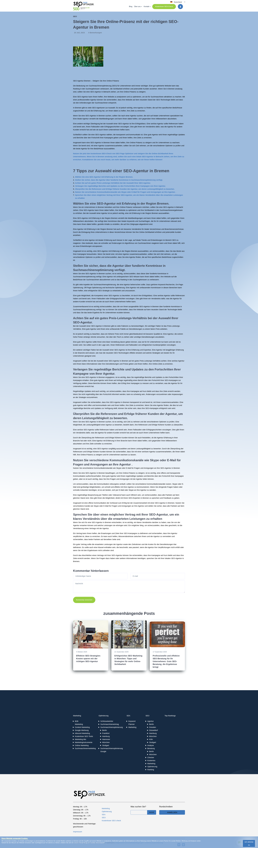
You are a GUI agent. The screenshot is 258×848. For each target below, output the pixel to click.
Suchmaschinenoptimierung (100, 86)
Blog (130, 6)
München (106, 742)
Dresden (152, 727)
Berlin (104, 730)
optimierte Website (163, 86)
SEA (128, 716)
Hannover (106, 739)
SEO (75, 16)
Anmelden (172, 812)
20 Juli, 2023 (79, 33)
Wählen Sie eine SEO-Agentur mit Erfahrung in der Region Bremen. (104, 177)
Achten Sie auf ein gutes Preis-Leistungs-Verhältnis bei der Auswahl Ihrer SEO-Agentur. (113, 183)
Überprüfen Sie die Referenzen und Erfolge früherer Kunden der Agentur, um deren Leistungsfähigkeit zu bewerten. (125, 189)
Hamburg (106, 736)
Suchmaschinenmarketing (85, 748)
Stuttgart (105, 745)
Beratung (151, 748)
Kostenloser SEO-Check (164, 6)
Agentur (150, 721)
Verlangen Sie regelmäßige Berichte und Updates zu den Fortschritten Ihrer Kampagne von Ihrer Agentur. (120, 186)
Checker (150, 757)
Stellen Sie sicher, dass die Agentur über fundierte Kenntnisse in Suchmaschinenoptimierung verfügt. (119, 180)
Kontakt (146, 6)
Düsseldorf (153, 730)
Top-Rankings (170, 716)
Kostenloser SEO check (111, 821)
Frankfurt (105, 733)
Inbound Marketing (82, 733)
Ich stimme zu (249, 843)
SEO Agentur (78, 81)
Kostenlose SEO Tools (84, 736)
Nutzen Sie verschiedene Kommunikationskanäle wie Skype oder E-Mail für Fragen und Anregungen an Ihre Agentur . (125, 192)
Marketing (77, 716)
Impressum (77, 832)
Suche (151, 812)
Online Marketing (82, 745)
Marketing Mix (80, 739)
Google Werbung (82, 730)
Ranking (150, 770)
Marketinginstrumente (83, 742)
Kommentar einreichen (84, 600)
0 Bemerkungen (95, 33)
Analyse (150, 745)
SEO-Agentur (95, 92)
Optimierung (103, 716)
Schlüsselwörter (106, 721)
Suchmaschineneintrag (109, 724)
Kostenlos (151, 761)
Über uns (137, 6)
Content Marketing (82, 727)
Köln (151, 739)
